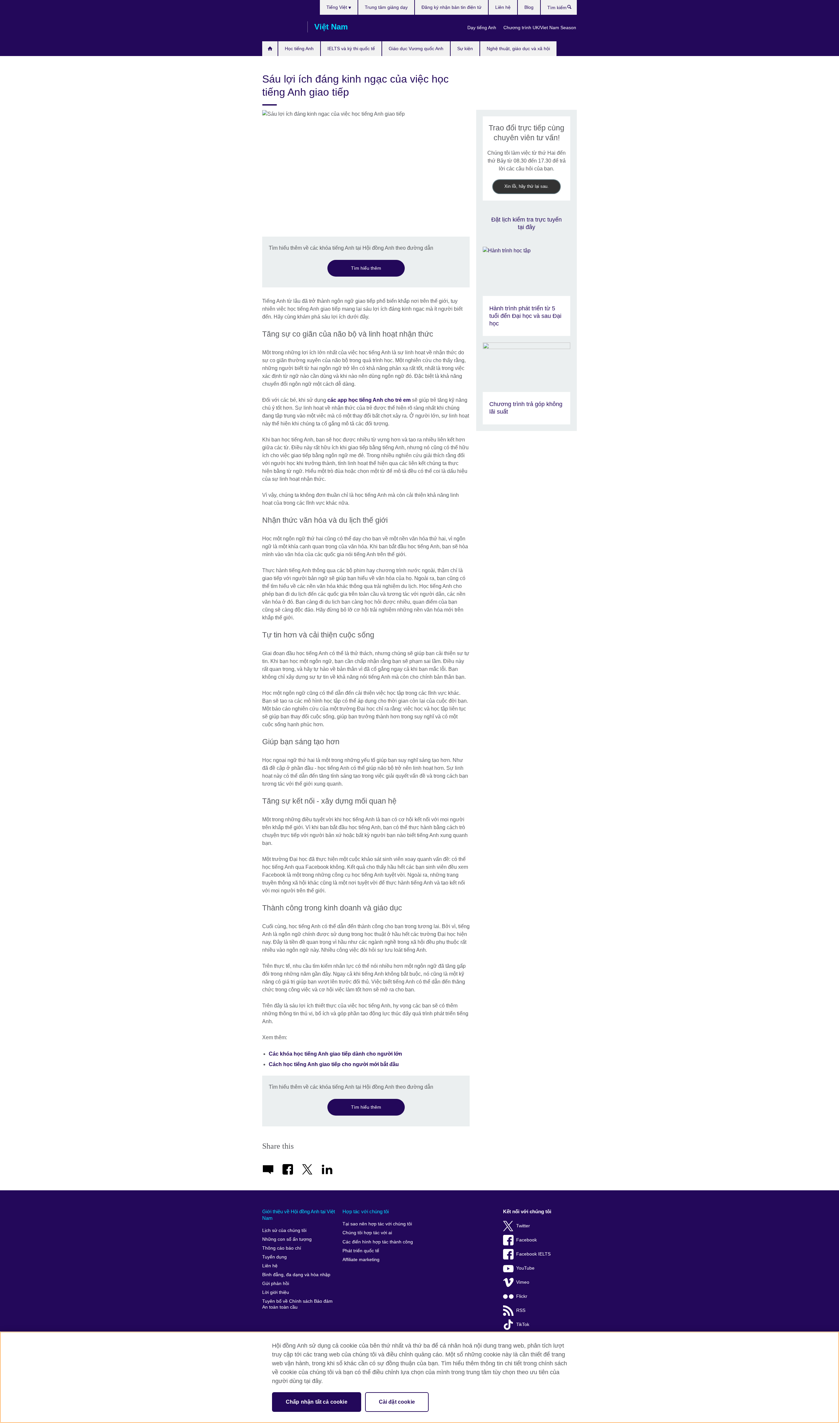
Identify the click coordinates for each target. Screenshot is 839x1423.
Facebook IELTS (533, 1254)
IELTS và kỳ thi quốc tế (351, 48)
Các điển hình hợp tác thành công (377, 1241)
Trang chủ (270, 48)
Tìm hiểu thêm (366, 268)
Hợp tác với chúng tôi (365, 1211)
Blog (529, 7)
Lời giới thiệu (275, 1292)
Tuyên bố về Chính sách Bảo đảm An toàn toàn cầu (297, 1304)
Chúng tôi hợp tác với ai (367, 1232)
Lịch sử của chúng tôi (284, 1230)
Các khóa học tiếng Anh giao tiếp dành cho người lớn (335, 1054)
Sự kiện (465, 48)
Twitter (523, 1225)
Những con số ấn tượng (287, 1239)
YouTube (525, 1268)
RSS (520, 1310)
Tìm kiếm (573, 8)
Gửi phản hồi (275, 1283)
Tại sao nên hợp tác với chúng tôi (377, 1223)
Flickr (521, 1296)
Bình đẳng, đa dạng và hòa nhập (296, 1274)
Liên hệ (503, 7)
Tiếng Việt (337, 7)
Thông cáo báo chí (281, 1248)
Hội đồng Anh (281, 26)
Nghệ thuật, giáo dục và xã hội (518, 48)
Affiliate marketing (361, 1259)
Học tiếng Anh (299, 48)
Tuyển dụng (274, 1257)
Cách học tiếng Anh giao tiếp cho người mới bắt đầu (334, 1064)
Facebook (526, 1240)
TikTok (522, 1324)
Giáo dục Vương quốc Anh (416, 48)
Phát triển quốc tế (360, 1250)
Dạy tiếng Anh (481, 27)
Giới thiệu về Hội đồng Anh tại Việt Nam (298, 1215)
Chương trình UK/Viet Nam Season (539, 27)
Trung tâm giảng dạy (386, 7)
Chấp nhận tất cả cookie (316, 1402)
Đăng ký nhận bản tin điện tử (451, 7)
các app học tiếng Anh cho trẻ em (369, 400)
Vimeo (522, 1282)
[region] (419, 1377)
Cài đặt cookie (397, 1402)
